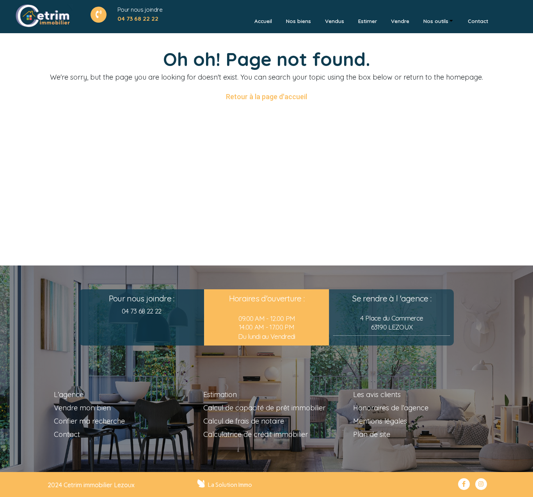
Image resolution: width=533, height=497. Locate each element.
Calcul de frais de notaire (243, 421)
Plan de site (371, 434)
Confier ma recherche (89, 421)
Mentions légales (380, 421)
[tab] (263, 21)
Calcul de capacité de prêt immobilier (264, 407)
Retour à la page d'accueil (266, 97)
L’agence (69, 394)
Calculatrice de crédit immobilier (255, 434)
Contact (67, 434)
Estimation (220, 394)
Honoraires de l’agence (390, 407)
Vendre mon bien (82, 407)
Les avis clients (377, 394)
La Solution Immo (230, 484)
